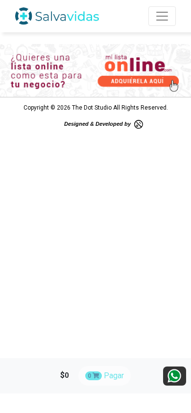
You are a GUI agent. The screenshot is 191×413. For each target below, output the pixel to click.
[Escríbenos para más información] (174, 376)
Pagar (106, 375)
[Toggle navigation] (162, 16)
